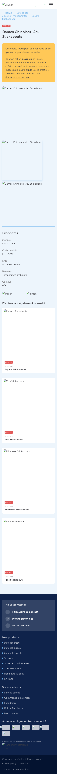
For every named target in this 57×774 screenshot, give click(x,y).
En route (8, 678)
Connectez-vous (14, 48)
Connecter (26, 5)
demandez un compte (17, 77)
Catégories (22, 12)
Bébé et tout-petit (14, 673)
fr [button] (44, 4)
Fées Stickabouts (14, 579)
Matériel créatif (12, 642)
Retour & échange (14, 708)
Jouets (35, 15)
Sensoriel (9, 658)
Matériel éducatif (13, 652)
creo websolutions (20, 769)
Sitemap (23, 763)
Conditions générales (13, 759)
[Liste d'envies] (35, 5)
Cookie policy (9, 763)
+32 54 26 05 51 (21, 625)
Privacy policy (34, 759)
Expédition (10, 702)
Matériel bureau (12, 647)
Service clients (12, 692)
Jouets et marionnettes (14, 15)
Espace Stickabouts (15, 369)
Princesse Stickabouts (17, 509)
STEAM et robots (13, 668)
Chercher (39, 5)
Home (8, 12)
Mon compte (11, 713)
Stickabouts (8, 18)
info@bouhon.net (22, 618)
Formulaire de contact (25, 612)
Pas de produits (31, 5)
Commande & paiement (17, 697)
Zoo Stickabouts (14, 439)
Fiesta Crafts (8, 243)
